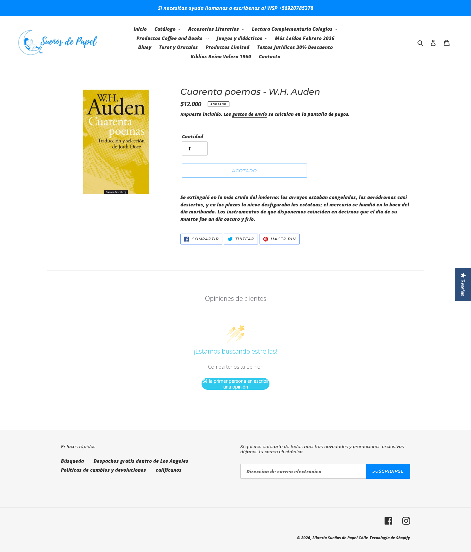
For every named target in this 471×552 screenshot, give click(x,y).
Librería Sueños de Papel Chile (340, 537)
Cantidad (192, 136)
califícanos (169, 470)
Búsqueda (72, 461)
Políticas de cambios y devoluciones (103, 470)
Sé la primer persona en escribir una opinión (235, 384)
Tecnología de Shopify (389, 537)
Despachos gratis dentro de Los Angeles (141, 461)
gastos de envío (249, 114)
